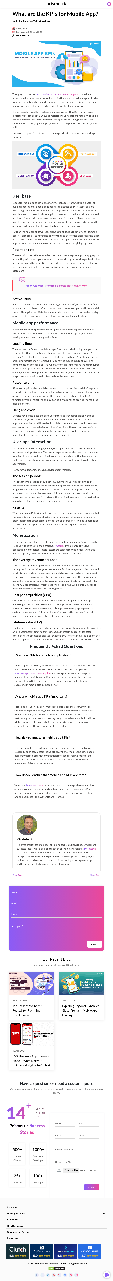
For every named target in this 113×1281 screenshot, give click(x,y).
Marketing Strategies (22, 21)
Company (12, 1207)
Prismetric (90, 848)
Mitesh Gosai (22, 35)
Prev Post (17, 875)
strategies (58, 545)
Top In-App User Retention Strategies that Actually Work (56, 285)
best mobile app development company (57, 94)
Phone (14, 914)
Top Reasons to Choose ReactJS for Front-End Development (27, 1010)
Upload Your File (63, 1162)
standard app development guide (33, 673)
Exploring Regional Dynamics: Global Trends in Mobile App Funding (81, 1010)
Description (17, 926)
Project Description (64, 1149)
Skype (82, 1135)
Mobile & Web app (41, 21)
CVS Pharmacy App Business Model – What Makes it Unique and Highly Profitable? (31, 1060)
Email (14, 903)
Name (14, 892)
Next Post (95, 875)
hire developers (34, 785)
